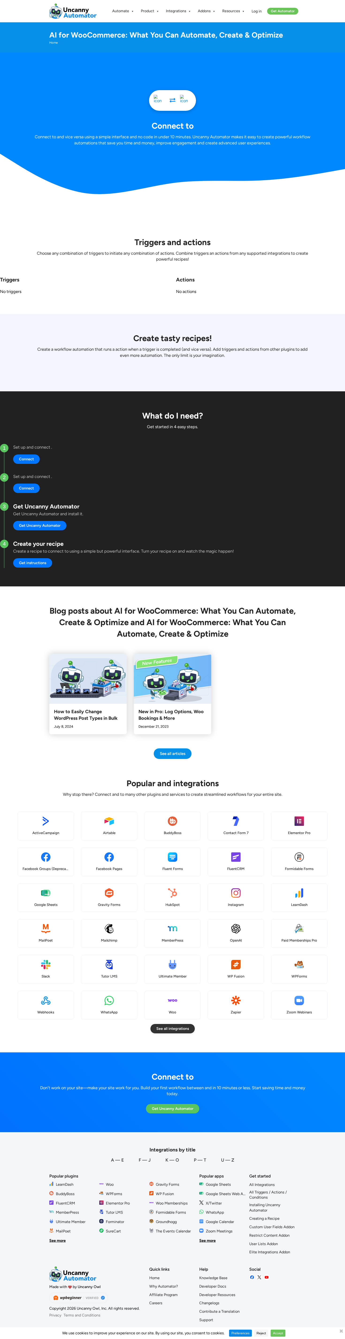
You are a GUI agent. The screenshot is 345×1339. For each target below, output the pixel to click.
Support (206, 1320)
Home (154, 1278)
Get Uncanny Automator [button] (40, 525)
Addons (204, 11)
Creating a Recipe (264, 1218)
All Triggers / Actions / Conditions (268, 1195)
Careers (155, 1303)
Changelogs (209, 1303)
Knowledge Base (213, 1278)
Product (147, 11)
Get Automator (283, 11)
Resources (231, 11)
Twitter (259, 1277)
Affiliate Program (163, 1295)
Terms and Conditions (82, 1315)
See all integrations (172, 1028)
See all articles (172, 753)
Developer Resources (217, 1295)
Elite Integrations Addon (269, 1252)
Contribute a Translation (219, 1311)
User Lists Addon (263, 1244)
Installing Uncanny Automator (264, 1207)
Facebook (252, 1277)
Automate (120, 11)
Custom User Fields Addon (272, 1227)
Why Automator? (163, 1286)
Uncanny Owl (89, 1287)
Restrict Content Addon (269, 1235)
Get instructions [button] (32, 563)
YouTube (266, 1277)
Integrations (176, 11)
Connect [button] (26, 459)
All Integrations (262, 1184)
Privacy (55, 1315)
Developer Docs (212, 1286)
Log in (257, 11)
